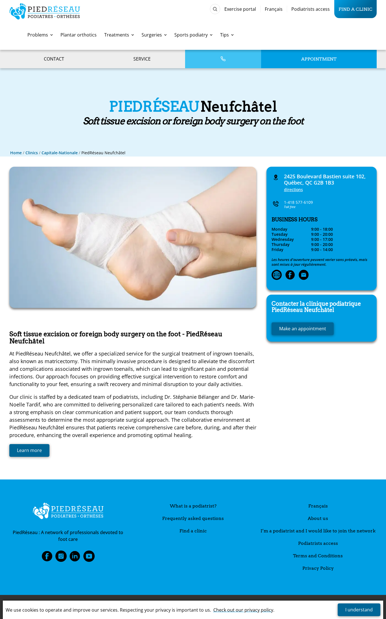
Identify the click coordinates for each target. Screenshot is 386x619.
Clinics (31, 152)
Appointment (319, 59)
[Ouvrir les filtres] (215, 9)
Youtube (89, 558)
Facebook (47, 558)
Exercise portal (240, 9)
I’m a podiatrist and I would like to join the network (318, 531)
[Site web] (277, 275)
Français (274, 9)
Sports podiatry (191, 35)
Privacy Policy (318, 568)
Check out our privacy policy (243, 610)
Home (16, 152)
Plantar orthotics (78, 35)
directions (293, 189)
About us (318, 518)
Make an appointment (302, 328)
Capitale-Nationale (60, 152)
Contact (54, 59)
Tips (224, 35)
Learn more (29, 450)
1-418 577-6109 (298, 202)
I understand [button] (359, 610)
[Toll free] (223, 59)
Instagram (61, 558)
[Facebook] (290, 275)
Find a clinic (355, 9)
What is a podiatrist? (193, 506)
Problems (37, 35)
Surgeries (152, 35)
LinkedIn (75, 558)
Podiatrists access (310, 9)
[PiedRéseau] (68, 512)
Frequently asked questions (193, 518)
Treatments (116, 35)
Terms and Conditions (318, 555)
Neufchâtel (316, 306)
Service (142, 59)
